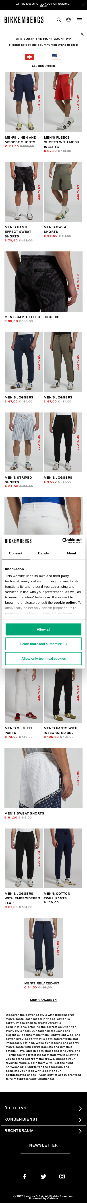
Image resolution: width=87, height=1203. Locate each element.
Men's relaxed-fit (42, 983)
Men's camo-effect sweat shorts (18, 231)
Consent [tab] (15, 553)
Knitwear (12, 1067)
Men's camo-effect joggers (32, 317)
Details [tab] (43, 553)
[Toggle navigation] (79, 20)
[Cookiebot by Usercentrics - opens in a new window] (62, 541)
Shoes (31, 1075)
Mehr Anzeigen (43, 1000)
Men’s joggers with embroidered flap (22, 898)
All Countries (43, 66)
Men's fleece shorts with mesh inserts (61, 142)
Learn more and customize (41, 644)
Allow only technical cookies (43, 658)
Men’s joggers (19, 397)
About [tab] (71, 553)
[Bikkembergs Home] (26, 19)
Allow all (43, 629)
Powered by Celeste (43, 1198)
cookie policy (65, 602)
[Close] (83, 4)
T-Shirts (31, 1067)
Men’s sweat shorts (24, 813)
